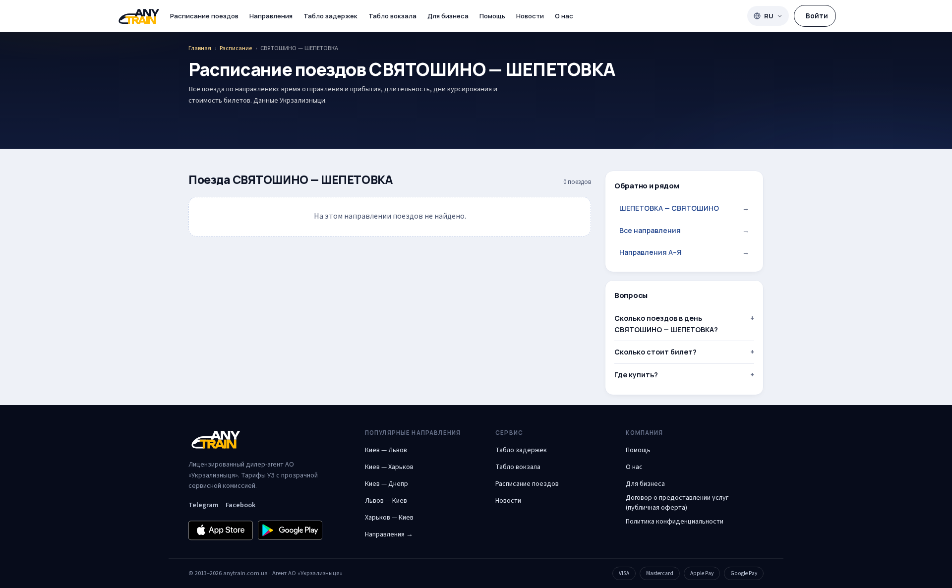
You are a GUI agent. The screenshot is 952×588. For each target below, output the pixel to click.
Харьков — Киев (389, 518)
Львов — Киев (386, 501)
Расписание (236, 48)
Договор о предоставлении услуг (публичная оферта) (677, 503)
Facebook (240, 505)
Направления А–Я (684, 252)
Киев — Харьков (389, 467)
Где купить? (636, 374)
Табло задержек (330, 15)
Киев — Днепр (386, 484)
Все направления (684, 230)
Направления (271, 15)
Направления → (389, 534)
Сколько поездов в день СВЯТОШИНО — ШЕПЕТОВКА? (666, 323)
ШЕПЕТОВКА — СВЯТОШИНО (684, 208)
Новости (530, 15)
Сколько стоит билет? (655, 351)
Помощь (492, 15)
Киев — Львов (386, 450)
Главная (199, 48)
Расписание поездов (204, 15)
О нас (564, 15)
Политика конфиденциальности (674, 522)
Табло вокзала (392, 15)
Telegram (203, 505)
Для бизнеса (448, 15)
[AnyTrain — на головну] (139, 16)
